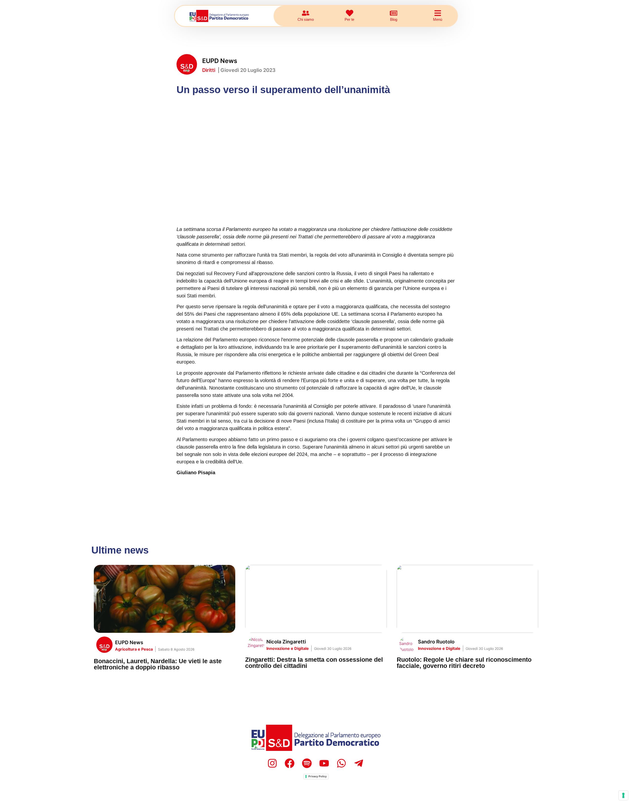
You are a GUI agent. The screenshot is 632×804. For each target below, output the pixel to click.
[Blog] (393, 13)
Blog (393, 19)
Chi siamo (305, 19)
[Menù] (437, 13)
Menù (437, 19)
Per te (349, 19)
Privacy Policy (317, 776)
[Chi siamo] (305, 13)
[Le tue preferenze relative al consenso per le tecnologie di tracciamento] (623, 795)
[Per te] (349, 13)
